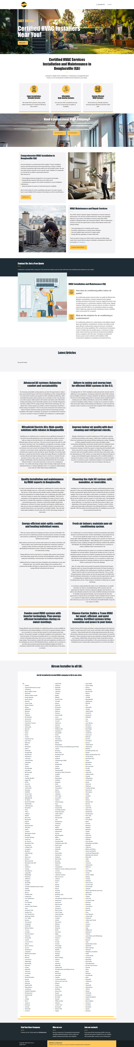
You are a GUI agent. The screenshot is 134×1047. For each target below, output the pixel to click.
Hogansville (58, 808)
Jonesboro (28, 989)
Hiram (57, 735)
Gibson (87, 800)
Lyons (57, 717)
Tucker (27, 737)
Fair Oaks (27, 904)
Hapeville (27, 969)
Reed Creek (58, 845)
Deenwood (58, 900)
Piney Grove (89, 882)
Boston (87, 743)
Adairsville (58, 683)
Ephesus (88, 973)
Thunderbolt (58, 867)
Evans (26, 733)
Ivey (86, 719)
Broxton (87, 739)
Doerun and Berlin (90, 851)
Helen (87, 953)
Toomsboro (88, 906)
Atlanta (27, 685)
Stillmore (88, 867)
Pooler (27, 776)
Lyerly (87, 983)
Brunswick (28, 819)
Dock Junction (29, 946)
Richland (57, 989)
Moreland (88, 1007)
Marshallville (89, 699)
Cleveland (58, 739)
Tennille (87, 697)
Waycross (28, 857)
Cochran (27, 1011)
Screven (87, 823)
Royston (57, 825)
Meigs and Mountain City (92, 754)
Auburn (27, 944)
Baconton (88, 764)
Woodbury (88, 727)
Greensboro (58, 788)
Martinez (27, 743)
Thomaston (28, 922)
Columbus (28, 689)
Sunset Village (89, 875)
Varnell (57, 886)
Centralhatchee (89, 963)
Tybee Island (59, 813)
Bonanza (57, 750)
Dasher (87, 752)
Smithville (88, 993)
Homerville (58, 948)
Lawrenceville (29, 760)
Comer (57, 961)
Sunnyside (88, 707)
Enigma (87, 695)
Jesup (26, 900)
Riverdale (27, 835)
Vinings (27, 869)
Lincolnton (58, 936)
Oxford (57, 920)
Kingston (88, 904)
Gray (56, 804)
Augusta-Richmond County (32, 687)
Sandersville (28, 985)
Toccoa (27, 930)
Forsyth (57, 721)
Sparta (57, 971)
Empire (87, 999)
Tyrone (27, 948)
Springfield (58, 733)
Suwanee (27, 790)
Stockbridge (28, 768)
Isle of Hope (58, 912)
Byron (26, 1001)
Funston (87, 924)
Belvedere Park (29, 843)
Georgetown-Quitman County (63, 898)
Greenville (88, 772)
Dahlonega (28, 961)
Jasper (57, 748)
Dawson (57, 725)
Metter (57, 743)
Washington (58, 744)
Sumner (87, 967)
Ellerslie (87, 703)
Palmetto (58, 689)
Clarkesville (58, 967)
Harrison (88, 1003)
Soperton (58, 815)
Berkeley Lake (59, 894)
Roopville (88, 979)
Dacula (27, 979)
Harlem (57, 800)
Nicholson (58, 973)
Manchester (58, 740)
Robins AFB (58, 1009)
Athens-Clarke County (31, 695)
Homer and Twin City (61, 981)
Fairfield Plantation (30, 991)
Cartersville (28, 788)
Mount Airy (58, 991)
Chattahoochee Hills (61, 843)
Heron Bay (58, 796)
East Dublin (58, 853)
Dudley (87, 926)
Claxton (57, 865)
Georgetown (28, 871)
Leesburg (58, 823)
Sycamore (88, 715)
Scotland (88, 1005)
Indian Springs (59, 914)
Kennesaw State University (63, 772)
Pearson (57, 938)
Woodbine (88, 689)
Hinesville (27, 750)
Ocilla (56, 762)
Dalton (27, 748)
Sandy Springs (29, 697)
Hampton (27, 936)
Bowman (88, 806)
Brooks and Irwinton (91, 965)
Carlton (87, 989)
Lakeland (57, 794)
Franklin (87, 770)
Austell (27, 940)
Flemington (88, 792)
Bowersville (88, 886)
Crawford (88, 713)
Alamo (57, 790)
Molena (87, 877)
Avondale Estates (60, 810)
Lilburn (27, 865)
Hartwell (57, 705)
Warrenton (58, 922)
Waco (87, 971)
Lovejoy (27, 975)
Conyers (27, 831)
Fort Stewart (28, 902)
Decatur (27, 774)
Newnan (27, 729)
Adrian (87, 861)
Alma (56, 784)
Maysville (58, 965)
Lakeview (58, 691)
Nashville (57, 687)
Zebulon (57, 1003)
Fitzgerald (28, 924)
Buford (27, 821)
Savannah (27, 693)
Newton (87, 940)
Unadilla (57, 774)
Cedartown (28, 896)
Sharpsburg (88, 987)
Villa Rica (27, 827)
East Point (28, 740)
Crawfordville (89, 955)
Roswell (27, 701)
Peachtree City (29, 739)
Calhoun (27, 813)
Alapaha (87, 827)
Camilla (27, 1007)
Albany (27, 707)
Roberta (87, 748)
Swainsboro (28, 949)
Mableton (27, 725)
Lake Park (88, 808)
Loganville (28, 873)
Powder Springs (29, 837)
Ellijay (56, 934)
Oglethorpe (88, 701)
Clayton (57, 959)
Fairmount (88, 735)
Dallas (26, 855)
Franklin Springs (90, 788)
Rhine (87, 821)
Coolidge (88, 938)
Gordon (57, 944)
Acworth (27, 784)
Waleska (87, 839)
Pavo (86, 912)
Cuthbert (57, 780)
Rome (26, 735)
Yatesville (88, 985)
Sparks (57, 884)
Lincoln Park (89, 884)
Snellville (27, 792)
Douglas (27, 880)
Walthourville (59, 729)
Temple (57, 693)
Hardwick (58, 786)
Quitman (57, 756)
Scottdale (27, 882)
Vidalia (27, 888)
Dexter (87, 794)
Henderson (58, 855)
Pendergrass (89, 813)
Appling (87, 817)
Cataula (57, 977)
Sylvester (27, 983)
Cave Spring (89, 723)
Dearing (87, 908)
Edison (87, 687)
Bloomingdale (59, 835)
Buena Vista (58, 910)
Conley (27, 967)
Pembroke (58, 873)
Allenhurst (88, 932)
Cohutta (87, 878)
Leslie (87, 922)
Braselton (27, 877)
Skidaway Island (29, 916)
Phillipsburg (89, 778)
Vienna (57, 766)
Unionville (58, 975)
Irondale (27, 932)
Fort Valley (28, 918)
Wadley (57, 949)
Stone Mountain (29, 977)
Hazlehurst (58, 731)
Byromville (88, 961)
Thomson (27, 971)
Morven (87, 804)
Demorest (58, 902)
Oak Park (88, 898)
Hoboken (88, 880)
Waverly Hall (89, 802)
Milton (27, 731)
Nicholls (57, 792)
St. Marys (27, 800)
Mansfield (88, 959)
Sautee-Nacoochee (91, 944)
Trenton (57, 896)
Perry (26, 810)
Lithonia (57, 878)
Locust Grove (29, 942)
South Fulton (28, 699)
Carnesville (88, 780)
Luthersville (88, 916)
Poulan (87, 873)
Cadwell (87, 888)
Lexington (88, 995)
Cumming (27, 973)
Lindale (27, 999)
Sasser (87, 1009)
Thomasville (28, 796)
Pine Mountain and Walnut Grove (64, 969)
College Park (28, 847)
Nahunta (87, 737)
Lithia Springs (29, 806)
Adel (26, 997)
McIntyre (88, 902)
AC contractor (81, 242)
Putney (57, 833)
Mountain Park (89, 758)
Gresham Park (29, 910)
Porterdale (58, 946)
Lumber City (58, 1005)
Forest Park (28, 794)
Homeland (88, 740)
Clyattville (88, 946)
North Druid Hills (29, 802)
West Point (58, 752)
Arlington (88, 731)
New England (89, 1001)
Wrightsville (58, 764)
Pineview (88, 949)
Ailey (86, 928)
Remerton (88, 725)
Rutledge (88, 717)
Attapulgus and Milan (91, 843)
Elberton (57, 711)
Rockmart (58, 707)
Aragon (57, 985)
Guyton (57, 880)
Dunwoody (28, 721)
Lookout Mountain (60, 979)
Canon (87, 760)
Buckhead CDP (59, 754)
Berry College (59, 957)
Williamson (88, 930)
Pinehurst (88, 918)
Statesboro (28, 756)
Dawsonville (58, 817)
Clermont (88, 784)
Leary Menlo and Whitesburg (93, 936)
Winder (27, 815)
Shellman (88, 786)
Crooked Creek (89, 900)
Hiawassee (88, 746)
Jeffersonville (89, 774)
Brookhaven (28, 717)
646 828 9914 (101, 4)
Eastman (27, 1005)
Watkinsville (58, 829)
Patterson (88, 837)
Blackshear (58, 778)
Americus (27, 839)
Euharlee (57, 709)
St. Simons (28, 841)
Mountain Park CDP (30, 863)
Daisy (87, 969)
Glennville (27, 1009)
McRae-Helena (29, 928)
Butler (57, 930)
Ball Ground (58, 904)
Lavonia (57, 871)
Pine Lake (88, 815)
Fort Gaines (88, 819)
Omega (87, 709)
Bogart (57, 993)
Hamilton (57, 963)
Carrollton (28, 770)
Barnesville (28, 963)
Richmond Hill (29, 861)
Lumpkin (88, 796)
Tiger (87, 942)
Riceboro (88, 825)
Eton (86, 721)
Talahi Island (89, 711)
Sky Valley (88, 894)
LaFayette (28, 951)
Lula (56, 819)
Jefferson (27, 878)
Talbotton (88, 847)
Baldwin (57, 768)
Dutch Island (89, 685)
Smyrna (27, 713)
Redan (26, 744)
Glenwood (88, 810)
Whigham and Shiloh (91, 951)
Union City (28, 786)
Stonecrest (28, 719)
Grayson (57, 713)
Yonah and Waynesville (92, 853)
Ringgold (57, 782)
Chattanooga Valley (61, 760)
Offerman (88, 835)
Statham (57, 857)
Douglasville (28, 752)
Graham (87, 934)
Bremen (27, 957)
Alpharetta (28, 709)
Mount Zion (58, 916)
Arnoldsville (88, 975)
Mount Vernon (59, 877)
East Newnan (89, 914)
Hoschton (58, 932)
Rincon (27, 892)
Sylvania (57, 892)
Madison (57, 727)
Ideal (86, 977)
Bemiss (27, 920)
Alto (86, 705)
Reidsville (58, 863)
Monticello (58, 859)
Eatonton (27, 965)
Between (88, 1011)
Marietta (27, 711)
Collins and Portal (90, 920)
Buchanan (58, 1007)
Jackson (27, 1003)
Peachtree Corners (30, 723)
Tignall (87, 831)
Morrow (27, 955)
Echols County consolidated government (67, 746)
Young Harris (89, 756)
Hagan (57, 1011)
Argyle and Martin (90, 997)
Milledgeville (28, 798)
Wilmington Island (30, 833)
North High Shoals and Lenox (93, 890)
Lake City (57, 839)
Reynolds (88, 845)
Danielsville (88, 811)
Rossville (57, 737)
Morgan (57, 926)
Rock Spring (89, 841)
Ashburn (57, 758)
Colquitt (57, 918)
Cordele (27, 884)
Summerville (58, 715)
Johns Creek (28, 703)
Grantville (58, 798)
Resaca (57, 983)
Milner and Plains (90, 849)
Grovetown (28, 845)
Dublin (26, 829)
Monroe (27, 859)
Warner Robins (29, 705)
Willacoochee (59, 1001)
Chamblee (28, 762)
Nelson (87, 693)
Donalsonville (59, 841)
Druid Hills (28, 926)
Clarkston (27, 867)
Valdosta (27, 715)
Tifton (26, 811)
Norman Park (89, 766)
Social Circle (58, 699)
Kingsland (28, 808)
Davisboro (58, 908)
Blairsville (88, 857)
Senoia (57, 703)
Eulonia (87, 833)
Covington (28, 849)
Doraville (27, 890)
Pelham (57, 776)
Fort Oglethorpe (29, 898)
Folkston (57, 685)
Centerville (28, 938)
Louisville (58, 847)
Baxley (57, 695)
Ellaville (57, 955)
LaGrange (27, 758)
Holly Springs (29, 853)
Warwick (88, 910)
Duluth (27, 764)
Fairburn (27, 823)
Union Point (58, 987)
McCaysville (58, 995)
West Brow (88, 790)
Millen (57, 837)
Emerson (57, 951)
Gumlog (57, 890)
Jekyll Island (89, 744)
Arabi (87, 859)
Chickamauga (59, 802)
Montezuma (58, 821)
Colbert (87, 896)
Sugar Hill (27, 780)
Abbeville (57, 849)
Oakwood (58, 723)
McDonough (28, 772)
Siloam (87, 991)
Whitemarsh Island (30, 953)
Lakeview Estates (60, 875)
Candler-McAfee (29, 778)
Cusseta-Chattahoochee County (34, 886)
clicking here (106, 1036)
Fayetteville (28, 804)
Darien (57, 940)
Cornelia (57, 701)
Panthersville (28, 894)
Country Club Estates (31, 906)
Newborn (88, 829)
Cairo (26, 908)
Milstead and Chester (91, 855)
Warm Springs (89, 948)
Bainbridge (28, 875)
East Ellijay (88, 871)
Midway (57, 924)
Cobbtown (88, 981)
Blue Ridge (88, 729)
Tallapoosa (58, 806)
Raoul (56, 851)
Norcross (27, 817)
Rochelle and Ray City (91, 750)
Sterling (57, 953)
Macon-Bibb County (30, 691)
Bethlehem (88, 762)
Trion (56, 882)
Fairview (27, 981)
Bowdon (57, 861)
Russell (57, 999)
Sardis (87, 782)
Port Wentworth (29, 914)
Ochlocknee (88, 865)
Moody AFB (88, 691)
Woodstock (28, 754)
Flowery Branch (29, 934)
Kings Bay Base (59, 811)
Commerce (28, 959)
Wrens (57, 888)
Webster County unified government (65, 869)
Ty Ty (86, 869)
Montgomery (28, 993)
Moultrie (27, 851)
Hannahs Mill (59, 770)
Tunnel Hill (88, 733)
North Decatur (29, 825)
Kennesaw (28, 746)
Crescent (88, 863)
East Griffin (88, 683)
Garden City (28, 912)
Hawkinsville (28, 995)
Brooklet (57, 997)
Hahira (57, 827)
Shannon (57, 928)
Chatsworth (58, 719)
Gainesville (28, 727)
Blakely (57, 697)
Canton (27, 766)
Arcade (57, 942)
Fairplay (87, 776)
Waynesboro (28, 987)
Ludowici (57, 906)
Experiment (58, 831)
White (87, 798)
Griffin (26, 782)
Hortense (88, 957)
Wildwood (88, 892)
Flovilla (87, 768)
